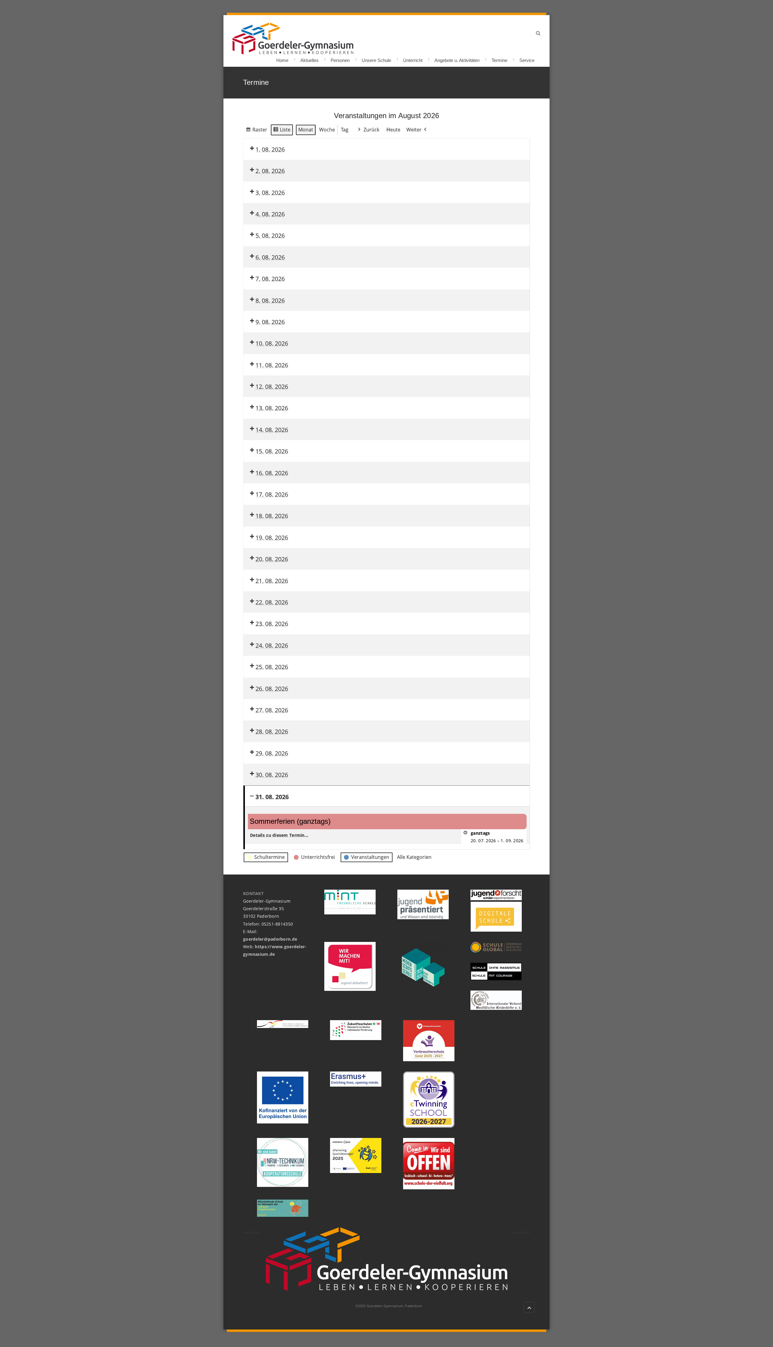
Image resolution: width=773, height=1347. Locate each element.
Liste (281, 131)
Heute (393, 129)
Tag (344, 129)
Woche (327, 129)
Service (526, 58)
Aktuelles (309, 58)
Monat (305, 129)
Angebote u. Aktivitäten (457, 58)
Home (282, 58)
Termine (499, 58)
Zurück (371, 129)
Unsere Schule (376, 58)
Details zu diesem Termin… (279, 835)
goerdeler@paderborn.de (270, 939)
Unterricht (412, 58)
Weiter (414, 129)
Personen (340, 58)
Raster (256, 131)
